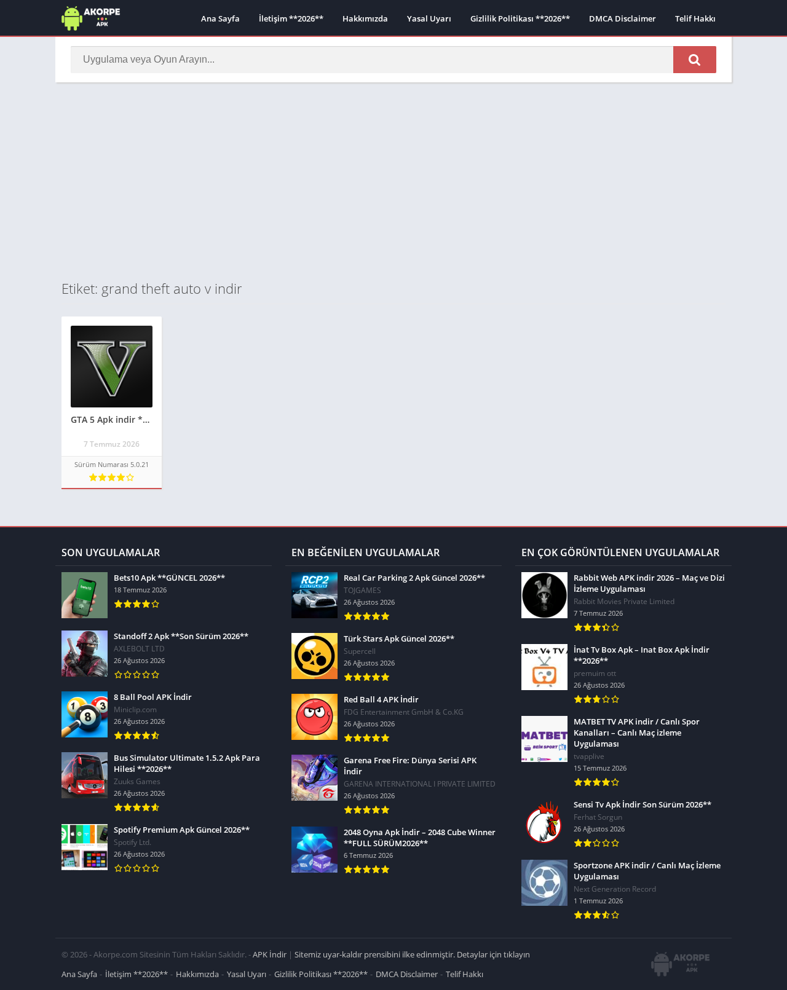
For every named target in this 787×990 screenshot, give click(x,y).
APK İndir (270, 954)
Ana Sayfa (220, 18)
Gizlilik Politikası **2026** (520, 18)
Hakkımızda (365, 18)
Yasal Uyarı (429, 18)
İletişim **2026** (291, 18)
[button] (694, 59)
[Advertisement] (393, 181)
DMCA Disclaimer (622, 18)
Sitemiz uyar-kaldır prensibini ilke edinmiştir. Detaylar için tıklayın (412, 954)
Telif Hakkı (695, 18)
